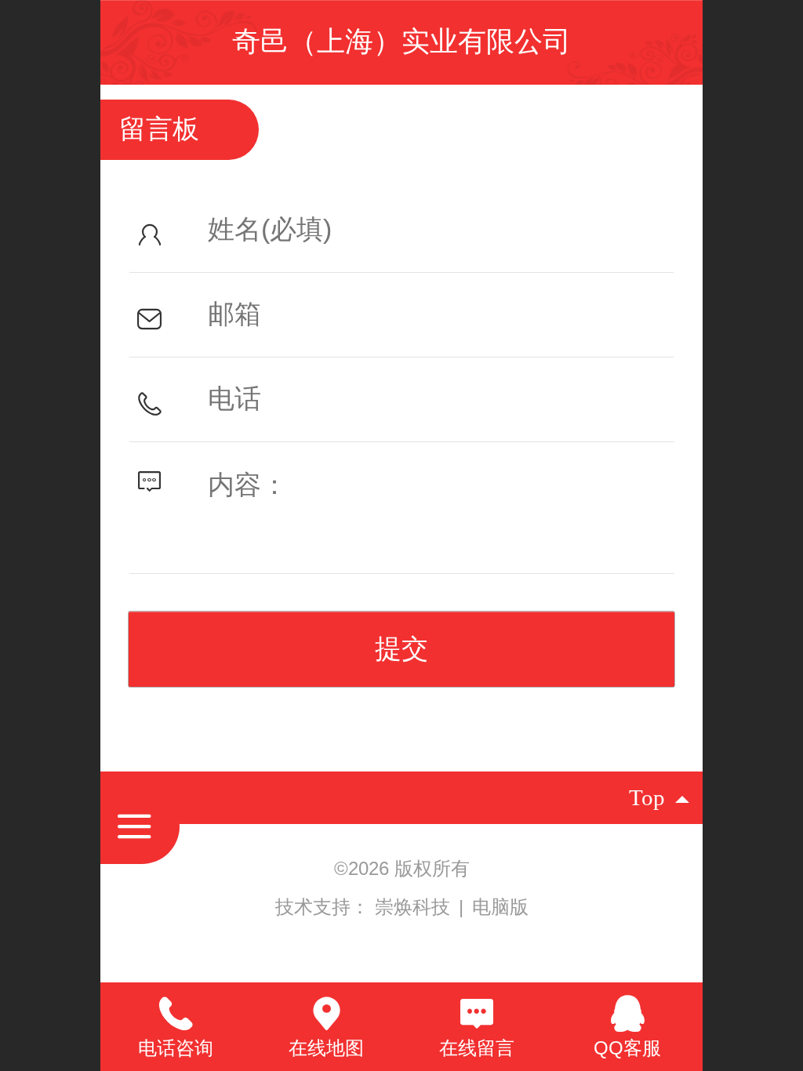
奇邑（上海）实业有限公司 (401, 41)
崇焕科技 (415, 906)
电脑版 (500, 906)
